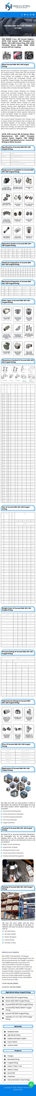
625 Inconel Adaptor (6, 318)
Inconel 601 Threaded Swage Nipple (18, 336)
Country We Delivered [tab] (11, 987)
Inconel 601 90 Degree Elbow (17, 188)
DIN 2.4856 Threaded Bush (29, 319)
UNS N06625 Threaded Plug (17, 319)
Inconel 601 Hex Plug (29, 237)
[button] (31, 1084)
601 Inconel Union (29, 220)
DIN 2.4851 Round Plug (18, 237)
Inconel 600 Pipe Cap (18, 220)
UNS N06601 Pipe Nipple (6, 237)
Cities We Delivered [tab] (10, 983)
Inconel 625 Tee (29, 188)
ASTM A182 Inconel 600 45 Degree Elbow (6, 188)
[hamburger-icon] (6, 14)
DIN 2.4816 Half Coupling (29, 205)
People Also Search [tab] (10, 952)
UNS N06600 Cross (17, 205)
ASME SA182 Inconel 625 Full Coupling (6, 221)
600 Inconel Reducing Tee (6, 204)
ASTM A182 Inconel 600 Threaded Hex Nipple (6, 336)
